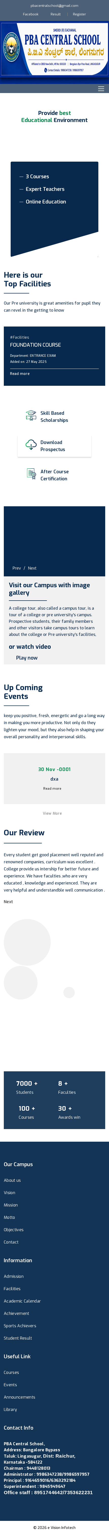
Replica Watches (20, 1505)
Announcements (19, 1397)
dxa (54, 779)
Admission (14, 1276)
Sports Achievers (20, 1326)
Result (56, 14)
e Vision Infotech (62, 1527)
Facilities (12, 1288)
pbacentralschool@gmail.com (54, 6)
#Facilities (19, 337)
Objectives (14, 1229)
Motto (9, 1217)
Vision (9, 1192)
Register (79, 14)
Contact (11, 1242)
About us (12, 1180)
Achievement (16, 1313)
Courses (11, 1372)
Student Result (18, 1338)
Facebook (30, 14)
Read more (20, 373)
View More (53, 813)
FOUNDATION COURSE (35, 345)
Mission (11, 1205)
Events (10, 1385)
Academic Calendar (22, 1301)
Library (10, 1409)
